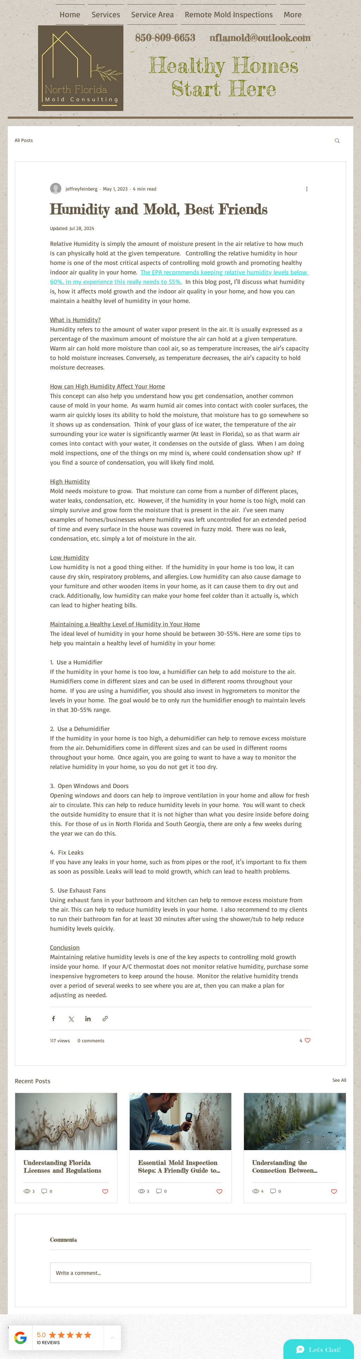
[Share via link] (105, 1018)
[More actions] (306, 188)
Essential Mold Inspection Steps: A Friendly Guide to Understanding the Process (178, 1166)
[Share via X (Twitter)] (70, 1018)
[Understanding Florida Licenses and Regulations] (66, 1121)
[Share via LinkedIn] (88, 1018)
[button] (337, 140)
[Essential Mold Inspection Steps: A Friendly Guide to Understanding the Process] (181, 1121)
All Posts (24, 140)
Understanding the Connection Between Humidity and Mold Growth (293, 1166)
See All (339, 1080)
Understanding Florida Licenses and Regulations (62, 1166)
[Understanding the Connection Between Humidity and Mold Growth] (295, 1121)
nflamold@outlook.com (260, 38)
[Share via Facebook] (53, 1018)
